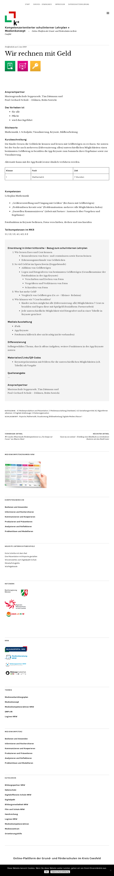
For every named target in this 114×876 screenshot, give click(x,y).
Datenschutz (10, 790)
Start (27, 4)
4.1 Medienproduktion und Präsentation (32, 411)
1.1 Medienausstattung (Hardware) (62, 411)
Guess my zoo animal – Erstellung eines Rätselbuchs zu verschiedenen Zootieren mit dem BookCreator (84, 436)
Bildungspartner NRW (15, 785)
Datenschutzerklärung (78, 4)
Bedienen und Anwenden (16, 507)
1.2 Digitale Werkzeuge (22, 413)
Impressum (60, 4)
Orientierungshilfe (13, 833)
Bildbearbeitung (55, 416)
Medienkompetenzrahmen (17, 824)
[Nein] (110, 870)
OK (46, 872)
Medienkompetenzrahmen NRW (19, 707)
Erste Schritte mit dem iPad (16, 553)
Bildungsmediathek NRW (16, 804)
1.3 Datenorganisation (40, 413)
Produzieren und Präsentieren (18, 521)
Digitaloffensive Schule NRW (18, 795)
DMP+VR (9, 712)
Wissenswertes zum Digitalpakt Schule (20, 560)
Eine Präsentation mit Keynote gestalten (21, 556)
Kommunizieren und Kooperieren (20, 517)
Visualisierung (42, 416)
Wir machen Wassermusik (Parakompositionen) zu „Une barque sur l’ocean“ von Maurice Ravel (29, 436)
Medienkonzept (12, 702)
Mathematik (31, 416)
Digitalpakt (10, 799)
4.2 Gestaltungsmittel (85, 411)
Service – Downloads (42, 4)
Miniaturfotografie (12, 563)
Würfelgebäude (11, 566)
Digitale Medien (69, 416)
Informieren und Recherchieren (19, 512)
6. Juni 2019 (22, 47)
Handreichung (11, 814)
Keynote (22, 416)
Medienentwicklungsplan (16, 697)
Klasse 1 (79, 416)
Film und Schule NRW (15, 809)
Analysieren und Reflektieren (18, 526)
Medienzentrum (12, 829)
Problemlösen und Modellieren (19, 531)
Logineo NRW (11, 716)
